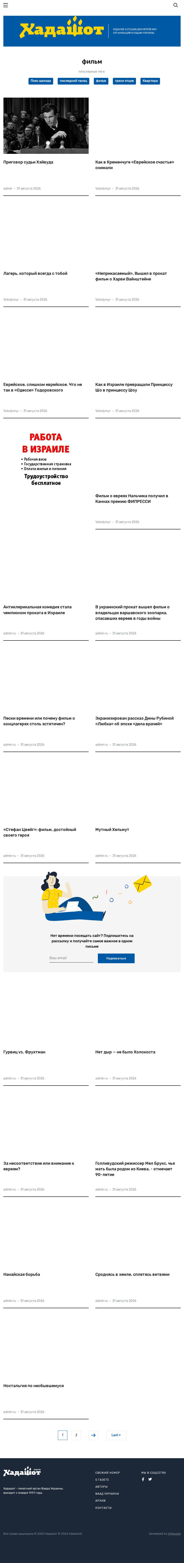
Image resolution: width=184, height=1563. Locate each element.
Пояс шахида (41, 81)
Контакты (103, 1507)
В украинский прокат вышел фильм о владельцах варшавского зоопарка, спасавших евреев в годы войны (132, 613)
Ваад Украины (107, 1493)
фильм (101, 81)
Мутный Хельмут (112, 829)
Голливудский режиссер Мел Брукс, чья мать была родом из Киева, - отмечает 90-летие (135, 1169)
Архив (100, 1500)
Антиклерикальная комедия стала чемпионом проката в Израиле (37, 610)
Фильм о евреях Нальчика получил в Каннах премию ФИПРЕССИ (131, 498)
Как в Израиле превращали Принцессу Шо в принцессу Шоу (134, 387)
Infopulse (174, 1533)
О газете (102, 1479)
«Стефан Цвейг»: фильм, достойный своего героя (39, 832)
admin (7, 188)
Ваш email (58, 958)
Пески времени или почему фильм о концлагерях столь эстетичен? (39, 721)
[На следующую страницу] (93, 1435)
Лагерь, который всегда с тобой (35, 273)
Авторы (101, 1486)
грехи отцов (124, 81)
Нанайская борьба (21, 1274)
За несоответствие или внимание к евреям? (38, 1166)
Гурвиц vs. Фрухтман (24, 1052)
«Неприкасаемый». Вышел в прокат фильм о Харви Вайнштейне (131, 276)
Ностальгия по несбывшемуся (33, 1385)
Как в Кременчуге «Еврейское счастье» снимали (134, 165)
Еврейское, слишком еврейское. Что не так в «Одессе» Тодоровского (42, 387)
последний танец (73, 81)
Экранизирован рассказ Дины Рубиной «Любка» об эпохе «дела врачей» (134, 721)
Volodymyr (103, 188)
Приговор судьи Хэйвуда (28, 162)
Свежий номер (107, 1472)
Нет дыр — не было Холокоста (125, 1052)
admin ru (9, 633)
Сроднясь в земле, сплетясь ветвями (132, 1274)
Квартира (150, 81)
